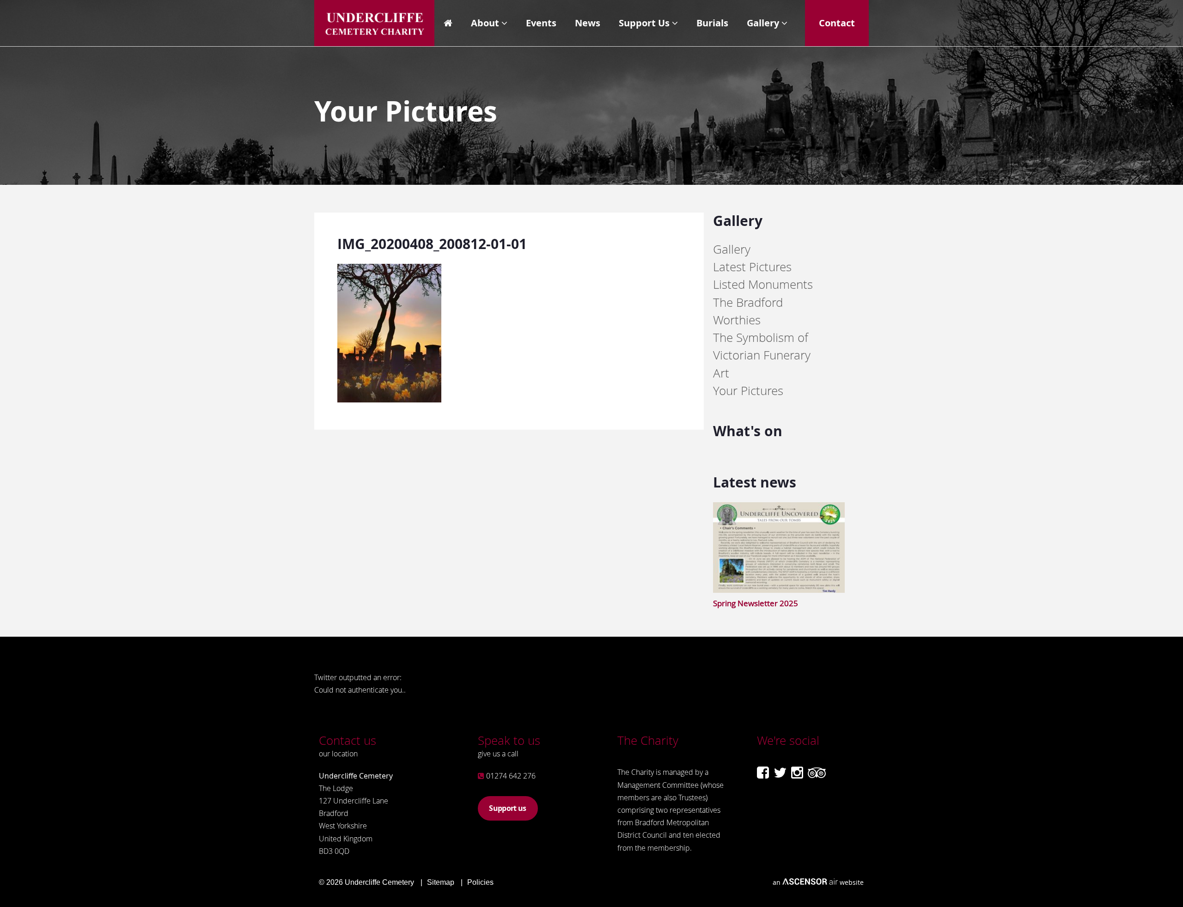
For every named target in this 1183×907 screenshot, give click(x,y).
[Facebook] (763, 772)
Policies (480, 882)
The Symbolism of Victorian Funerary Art (762, 355)
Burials (712, 23)
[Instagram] (797, 772)
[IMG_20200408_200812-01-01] (389, 399)
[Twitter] (780, 772)
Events (541, 23)
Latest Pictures (752, 267)
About (485, 23)
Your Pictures (748, 391)
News (587, 23)
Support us (507, 808)
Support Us (644, 23)
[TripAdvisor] (817, 772)
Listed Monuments (763, 284)
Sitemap (440, 882)
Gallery (763, 23)
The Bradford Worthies (748, 311)
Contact (837, 23)
